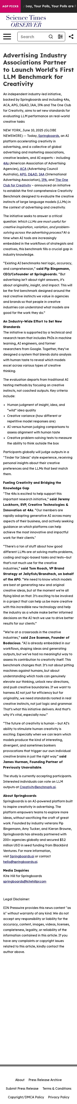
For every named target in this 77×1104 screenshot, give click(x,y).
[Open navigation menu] (7, 37)
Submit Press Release (22, 1088)
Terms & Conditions (56, 1088)
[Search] (50, 36)
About (19, 1080)
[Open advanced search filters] (60, 36)
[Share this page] (71, 37)
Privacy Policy (58, 1097)
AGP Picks (10, 6)
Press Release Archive (45, 1080)
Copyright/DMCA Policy (26, 1097)
